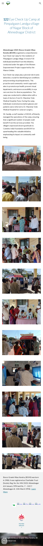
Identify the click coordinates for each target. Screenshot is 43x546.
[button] (3, 3)
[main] (21, 25)
